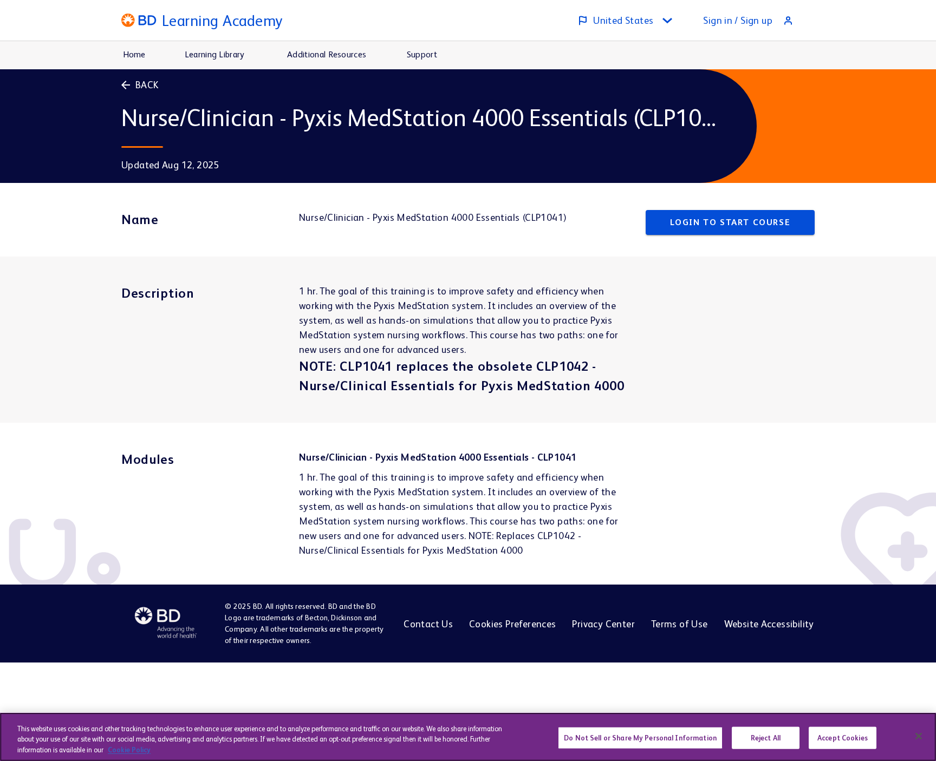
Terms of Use (679, 623)
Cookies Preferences (512, 623)
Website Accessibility (769, 623)
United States (623, 20)
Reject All (766, 737)
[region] (468, 737)
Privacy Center (603, 623)
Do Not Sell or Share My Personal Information (640, 737)
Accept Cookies (842, 737)
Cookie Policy (129, 750)
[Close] (919, 736)
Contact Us (428, 623)
